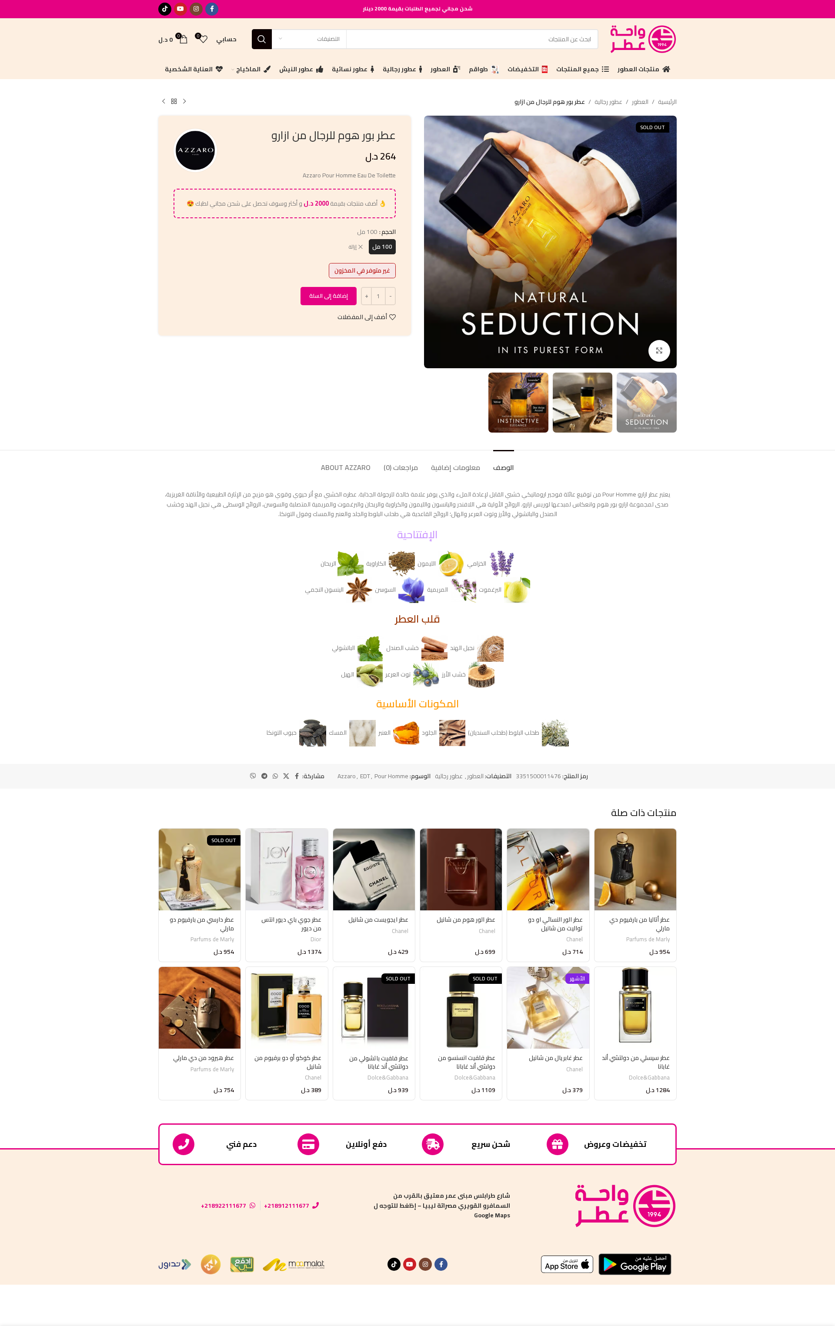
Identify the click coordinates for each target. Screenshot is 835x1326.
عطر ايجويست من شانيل (378, 919)
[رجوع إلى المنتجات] (174, 102)
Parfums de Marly (648, 939)
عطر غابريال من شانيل (556, 1057)
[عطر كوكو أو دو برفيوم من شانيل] (286, 1008)
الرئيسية (667, 102)
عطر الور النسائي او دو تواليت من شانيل (555, 924)
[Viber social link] (253, 776)
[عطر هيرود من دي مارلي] (199, 1008)
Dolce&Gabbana (649, 1077)
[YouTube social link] (180, 9)
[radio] (382, 246)
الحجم (388, 232)
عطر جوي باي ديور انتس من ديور (291, 924)
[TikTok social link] (164, 9)
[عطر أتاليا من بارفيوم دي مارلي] (635, 869)
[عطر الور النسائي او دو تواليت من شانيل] (548, 869)
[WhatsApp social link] (275, 776)
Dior (316, 939)
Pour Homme (391, 776)
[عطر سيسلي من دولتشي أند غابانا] (635, 1008)
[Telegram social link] (264, 776)
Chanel (574, 939)
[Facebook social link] (211, 9)
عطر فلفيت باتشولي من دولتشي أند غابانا (378, 1063)
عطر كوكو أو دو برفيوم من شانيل (287, 1062)
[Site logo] (642, 38)
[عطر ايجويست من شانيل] (374, 869)
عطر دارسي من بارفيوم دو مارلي (202, 924)
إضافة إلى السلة (328, 295)
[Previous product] (184, 102)
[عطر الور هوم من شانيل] (461, 869)
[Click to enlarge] (659, 351)
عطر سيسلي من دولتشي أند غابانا (636, 1062)
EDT (365, 776)
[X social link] (286, 776)
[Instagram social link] (196, 9)
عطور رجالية (608, 102)
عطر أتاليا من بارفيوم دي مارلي (639, 924)
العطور (640, 102)
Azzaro (346, 776)
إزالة (353, 247)
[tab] (503, 463)
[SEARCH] (262, 39)
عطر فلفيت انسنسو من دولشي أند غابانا (466, 1062)
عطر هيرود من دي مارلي (203, 1057)
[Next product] (163, 102)
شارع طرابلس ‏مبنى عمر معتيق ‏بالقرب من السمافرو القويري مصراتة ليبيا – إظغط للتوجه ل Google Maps (442, 1205)
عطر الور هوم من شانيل (466, 919)
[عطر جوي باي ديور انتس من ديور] (286, 869)
